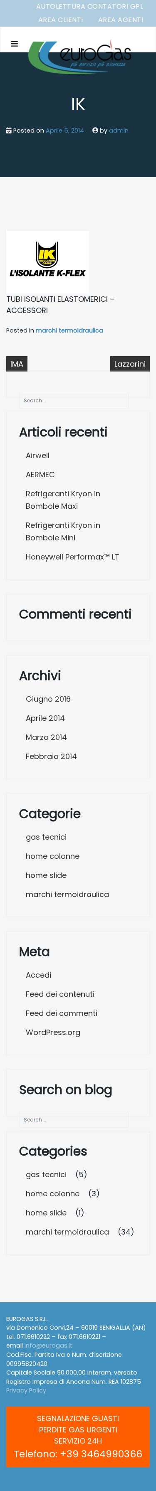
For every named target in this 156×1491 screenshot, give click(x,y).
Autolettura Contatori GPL (90, 6)
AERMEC (40, 474)
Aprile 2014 (45, 718)
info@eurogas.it (48, 1345)
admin (119, 130)
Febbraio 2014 (51, 756)
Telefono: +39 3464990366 (78, 1454)
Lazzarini (130, 364)
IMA (16, 364)
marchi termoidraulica (69, 330)
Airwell (38, 455)
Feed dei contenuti (60, 994)
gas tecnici (46, 837)
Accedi (38, 975)
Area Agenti (121, 20)
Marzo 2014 (46, 737)
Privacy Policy (26, 1390)
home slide (46, 875)
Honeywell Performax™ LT (72, 557)
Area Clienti (60, 20)
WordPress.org (53, 1032)
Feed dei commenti (61, 1013)
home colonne (52, 856)
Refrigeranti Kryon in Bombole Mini (63, 531)
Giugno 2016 (48, 699)
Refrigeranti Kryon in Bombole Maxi (63, 499)
